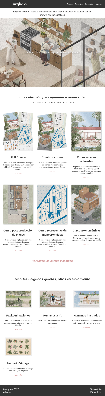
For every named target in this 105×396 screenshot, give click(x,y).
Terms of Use (96, 389)
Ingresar (98, 4)
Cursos (70, 4)
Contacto (89, 4)
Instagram (7, 392)
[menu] (83, 4)
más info (18, 174)
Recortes (79, 4)
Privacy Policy (96, 392)
